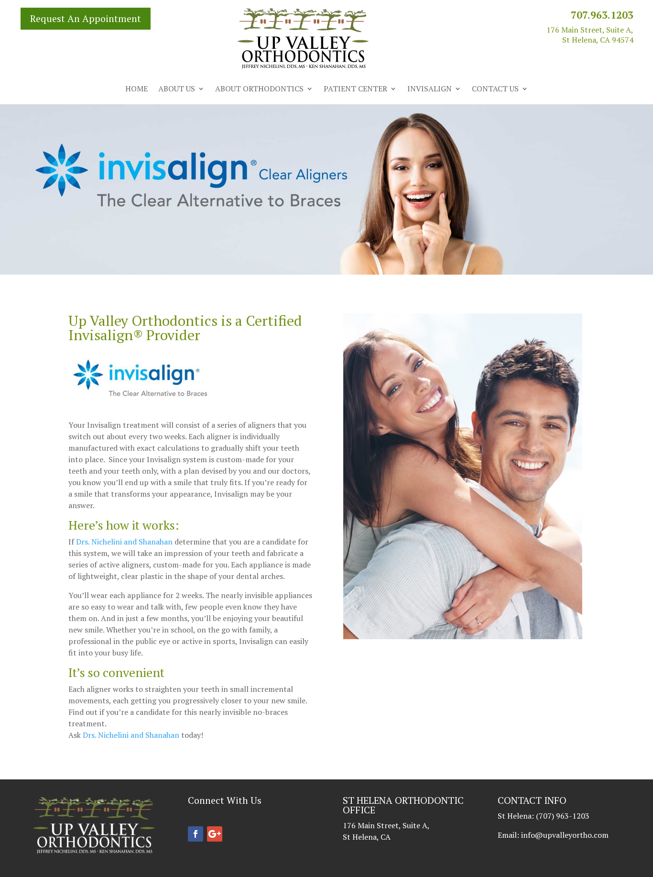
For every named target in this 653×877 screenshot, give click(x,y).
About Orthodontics (259, 89)
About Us (176, 89)
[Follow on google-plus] (214, 834)
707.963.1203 (602, 15)
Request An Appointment (85, 18)
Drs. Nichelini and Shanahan (124, 541)
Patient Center (355, 89)
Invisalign (429, 89)
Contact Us (495, 89)
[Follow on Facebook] (195, 834)
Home (136, 89)
